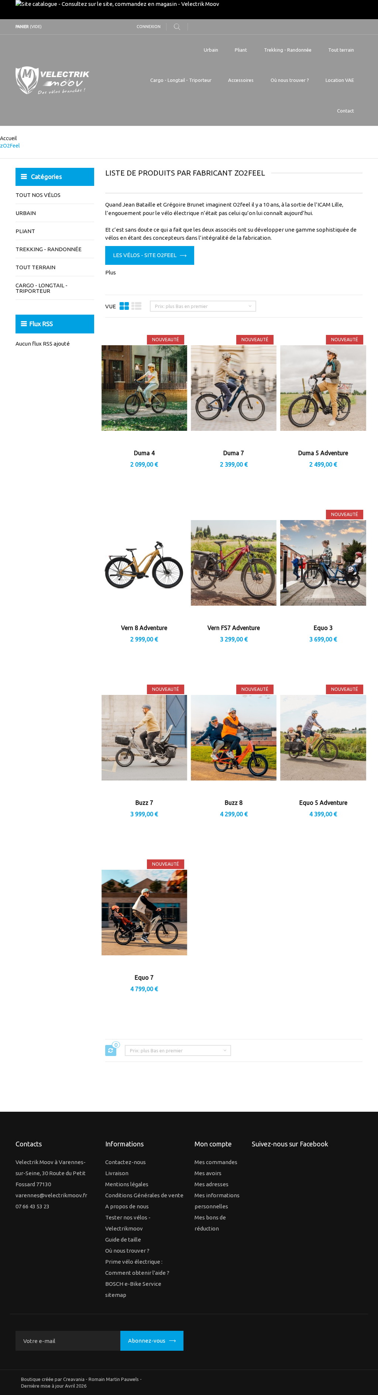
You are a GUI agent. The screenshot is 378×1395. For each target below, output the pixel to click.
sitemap (115, 1295)
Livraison (116, 1173)
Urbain (211, 49)
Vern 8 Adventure (144, 627)
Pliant (241, 49)
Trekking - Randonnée (288, 49)
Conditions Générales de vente (144, 1195)
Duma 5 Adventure (323, 453)
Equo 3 (323, 627)
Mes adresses (211, 1184)
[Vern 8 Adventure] (144, 564)
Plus (110, 272)
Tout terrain (341, 49)
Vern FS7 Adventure (233, 627)
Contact (345, 110)
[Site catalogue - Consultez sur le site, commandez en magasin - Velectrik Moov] (189, 9)
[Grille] (124, 306)
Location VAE (340, 80)
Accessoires (241, 80)
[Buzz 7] (144, 738)
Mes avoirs (208, 1173)
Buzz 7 (144, 802)
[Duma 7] (233, 389)
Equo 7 (144, 977)
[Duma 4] (144, 389)
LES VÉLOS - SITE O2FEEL (144, 255)
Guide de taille (123, 1239)
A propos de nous (127, 1206)
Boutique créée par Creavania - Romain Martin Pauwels (80, 1379)
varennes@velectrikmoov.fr (51, 1195)
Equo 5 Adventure (323, 802)
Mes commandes (216, 1162)
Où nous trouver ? (290, 80)
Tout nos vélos (38, 195)
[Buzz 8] (233, 738)
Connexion (149, 26)
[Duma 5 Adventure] (323, 389)
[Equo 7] (144, 913)
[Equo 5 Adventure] (323, 738)
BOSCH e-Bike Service (133, 1284)
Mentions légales (126, 1184)
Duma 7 (233, 453)
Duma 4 (144, 453)
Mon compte (213, 1144)
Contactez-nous (125, 1162)
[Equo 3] (323, 564)
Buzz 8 (234, 802)
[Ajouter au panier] (125, 649)
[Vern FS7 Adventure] (233, 564)
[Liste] (136, 306)
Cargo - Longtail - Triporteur (181, 80)
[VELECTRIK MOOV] (70, 80)
